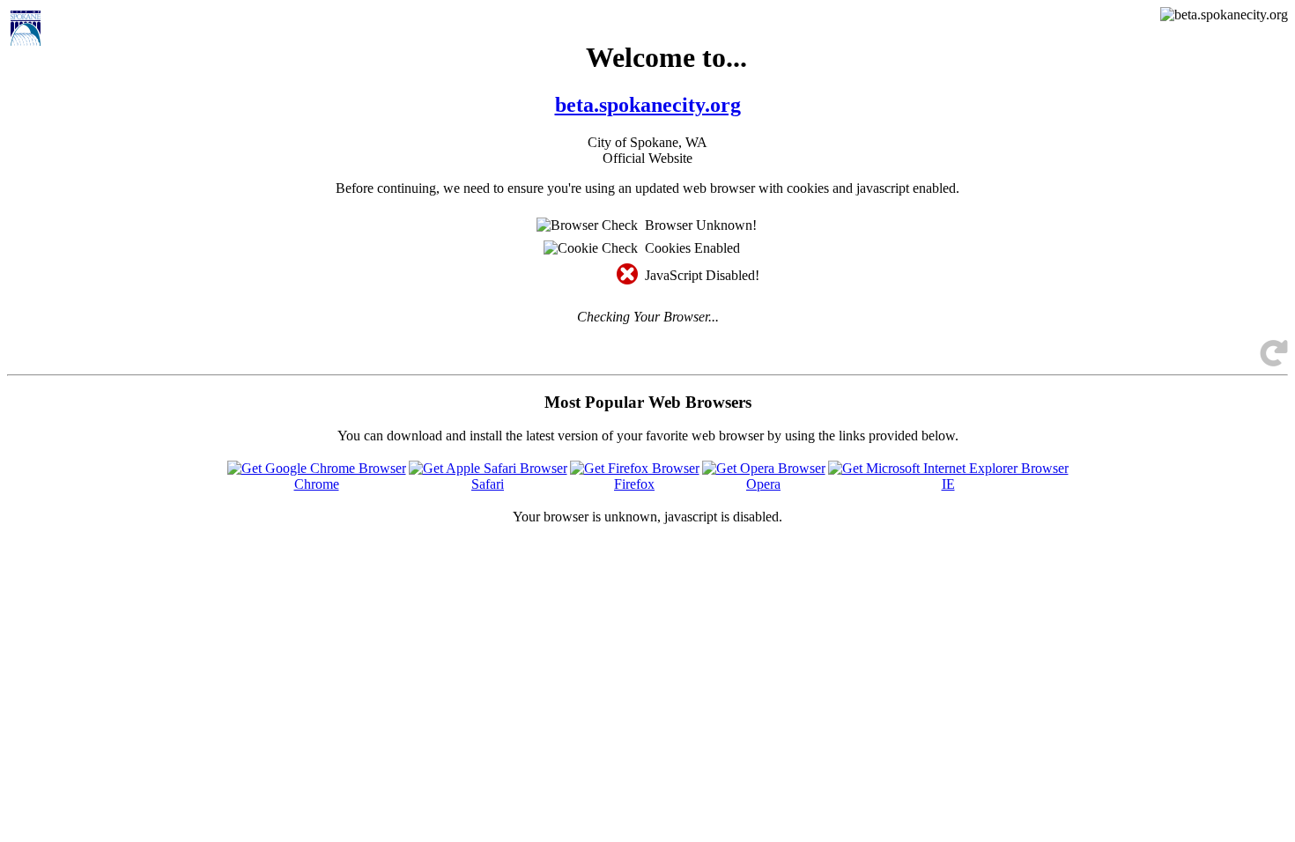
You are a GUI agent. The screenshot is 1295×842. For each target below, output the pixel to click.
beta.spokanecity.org (648, 104)
